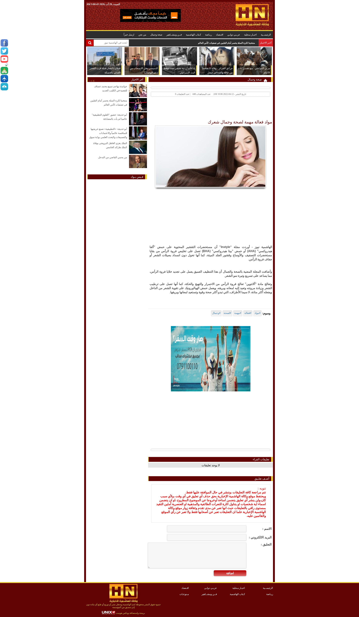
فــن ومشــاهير (174, 34)
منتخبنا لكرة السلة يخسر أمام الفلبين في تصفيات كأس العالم (226, 43)
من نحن (142, 34)
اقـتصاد (219, 34)
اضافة (230, 573)
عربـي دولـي (233, 34)
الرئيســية (266, 34)
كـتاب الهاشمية (193, 34)
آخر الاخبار (137, 79)
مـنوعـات (184, 594)
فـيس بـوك (137, 176)
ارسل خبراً (129, 34)
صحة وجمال (156, 34)
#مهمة (237, 313)
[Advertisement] (204, 109)
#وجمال (216, 313)
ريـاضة (208, 34)
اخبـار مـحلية (250, 34)
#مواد (257, 313)
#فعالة (247, 313)
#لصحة (227, 313)
